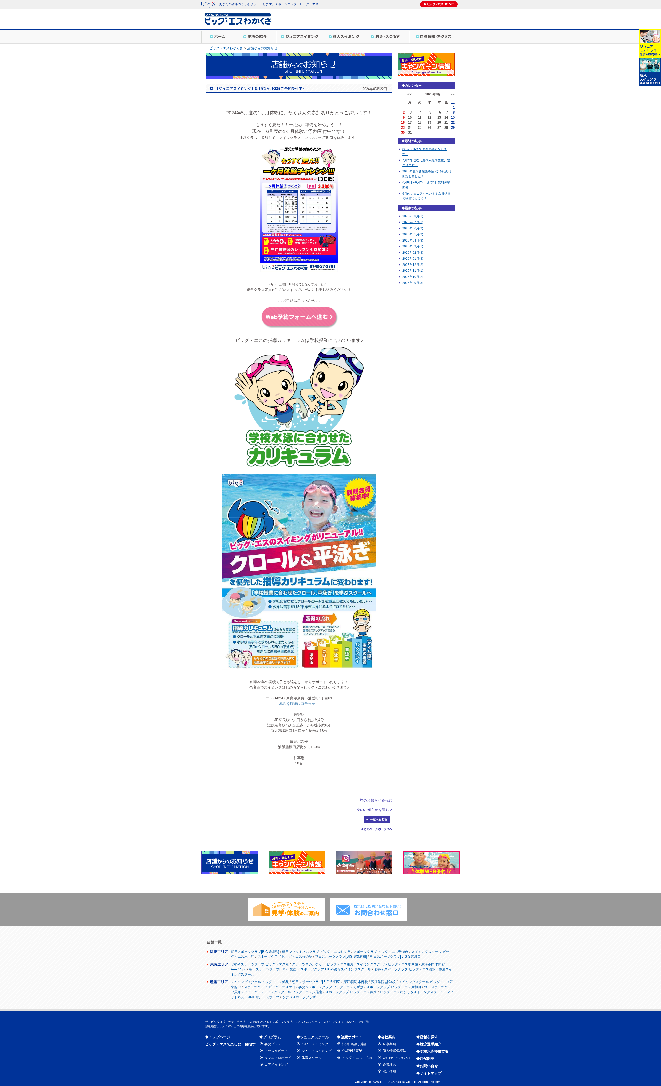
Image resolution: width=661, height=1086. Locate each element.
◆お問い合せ (427, 1066)
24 (410, 128)
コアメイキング (276, 1064)
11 (419, 117)
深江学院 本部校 (355, 982)
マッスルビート (276, 1051)
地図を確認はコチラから (299, 703)
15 (453, 117)
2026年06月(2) (412, 228)
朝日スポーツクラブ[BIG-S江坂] (316, 982)
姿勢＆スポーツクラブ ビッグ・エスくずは (330, 987)
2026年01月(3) (412, 258)
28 (446, 128)
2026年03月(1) (412, 246)
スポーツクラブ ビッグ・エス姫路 (351, 992)
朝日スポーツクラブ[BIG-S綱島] (255, 952)
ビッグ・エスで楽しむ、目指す (230, 1044)
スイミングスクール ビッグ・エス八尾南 (291, 992)
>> (453, 94)
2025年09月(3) (412, 283)
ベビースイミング (315, 1044)
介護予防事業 (352, 1051)
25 (419, 128)
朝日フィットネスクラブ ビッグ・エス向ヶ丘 (316, 952)
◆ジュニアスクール (312, 1037)
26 (429, 128)
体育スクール (312, 1058)
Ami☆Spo (238, 969)
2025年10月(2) (412, 277)
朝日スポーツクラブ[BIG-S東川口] (396, 957)
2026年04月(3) (412, 240)
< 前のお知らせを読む (374, 800)
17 (410, 122)
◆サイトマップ (429, 1073)
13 (439, 117)
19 (429, 122)
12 (429, 117)
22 (453, 122)
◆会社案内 (386, 1037)
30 (403, 132)
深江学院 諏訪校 (383, 982)
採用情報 (389, 1071)
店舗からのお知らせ (262, 48)
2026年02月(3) (412, 252)
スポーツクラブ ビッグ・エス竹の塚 (284, 957)
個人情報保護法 (394, 1051)
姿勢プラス (272, 1044)
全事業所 (389, 1044)
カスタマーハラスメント (397, 1058)
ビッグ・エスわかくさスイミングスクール (412, 992)
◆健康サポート (349, 1037)
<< (409, 94)
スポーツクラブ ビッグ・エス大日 (269, 987)
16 (403, 122)
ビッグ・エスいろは (357, 1058)
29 (453, 128)
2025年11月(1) (412, 271)
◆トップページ (217, 1037)
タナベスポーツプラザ (299, 997)
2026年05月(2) (412, 234)
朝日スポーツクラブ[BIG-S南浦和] (341, 957)
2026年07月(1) (412, 222)
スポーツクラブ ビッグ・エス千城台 (380, 952)
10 (410, 117)
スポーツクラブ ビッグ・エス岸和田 (393, 987)
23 (403, 128)
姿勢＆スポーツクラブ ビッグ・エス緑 (260, 964)
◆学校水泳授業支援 (432, 1051)
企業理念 (389, 1064)
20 (439, 122)
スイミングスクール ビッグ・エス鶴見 (260, 982)
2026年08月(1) (412, 216)
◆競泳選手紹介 (429, 1044)
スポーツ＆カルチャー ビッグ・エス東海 (322, 964)
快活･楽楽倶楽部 (354, 1044)
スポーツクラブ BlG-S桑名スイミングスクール (336, 969)
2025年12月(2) (412, 265)
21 (446, 122)
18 (419, 122)
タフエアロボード (277, 1058)
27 (439, 128)
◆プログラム (270, 1037)
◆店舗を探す (427, 1037)
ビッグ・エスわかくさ (226, 48)
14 (446, 117)
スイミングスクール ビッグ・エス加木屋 (387, 964)
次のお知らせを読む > (374, 810)
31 (410, 132)
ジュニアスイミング (317, 1051)
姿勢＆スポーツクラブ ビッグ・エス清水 (405, 969)
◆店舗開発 (425, 1059)
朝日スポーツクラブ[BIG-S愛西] (273, 969)
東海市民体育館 (433, 964)
